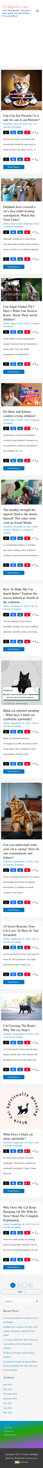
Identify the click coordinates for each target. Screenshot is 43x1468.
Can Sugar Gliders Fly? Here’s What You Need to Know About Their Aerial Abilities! (20, 312)
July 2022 (7, 1403)
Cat (30, 124)
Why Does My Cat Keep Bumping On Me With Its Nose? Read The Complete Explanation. (20, 1213)
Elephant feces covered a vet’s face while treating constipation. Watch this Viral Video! (19, 213)
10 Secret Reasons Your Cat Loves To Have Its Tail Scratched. (20, 930)
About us (8, 1427)
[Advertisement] (21, 42)
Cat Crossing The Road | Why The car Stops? (19, 1027)
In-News (7, 530)
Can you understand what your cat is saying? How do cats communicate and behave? (21, 850)
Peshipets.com (15, 6)
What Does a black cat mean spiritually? (18, 1136)
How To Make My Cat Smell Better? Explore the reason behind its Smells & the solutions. (21, 595)
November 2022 (10, 1394)
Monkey (16, 530)
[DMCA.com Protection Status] (21, 1461)
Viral (36, 224)
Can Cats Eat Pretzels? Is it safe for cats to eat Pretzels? (21, 117)
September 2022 (10, 1398)
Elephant (28, 224)
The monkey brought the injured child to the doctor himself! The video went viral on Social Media (20, 516)
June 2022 (7, 1408)
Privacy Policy (10, 1435)
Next (21, 1292)
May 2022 (7, 1412)
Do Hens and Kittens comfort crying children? (19, 413)
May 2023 (7, 1389)
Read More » (13, 167)
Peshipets (25, 1454)
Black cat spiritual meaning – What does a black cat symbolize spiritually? (21, 714)
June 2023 (7, 1384)
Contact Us (8, 1431)
